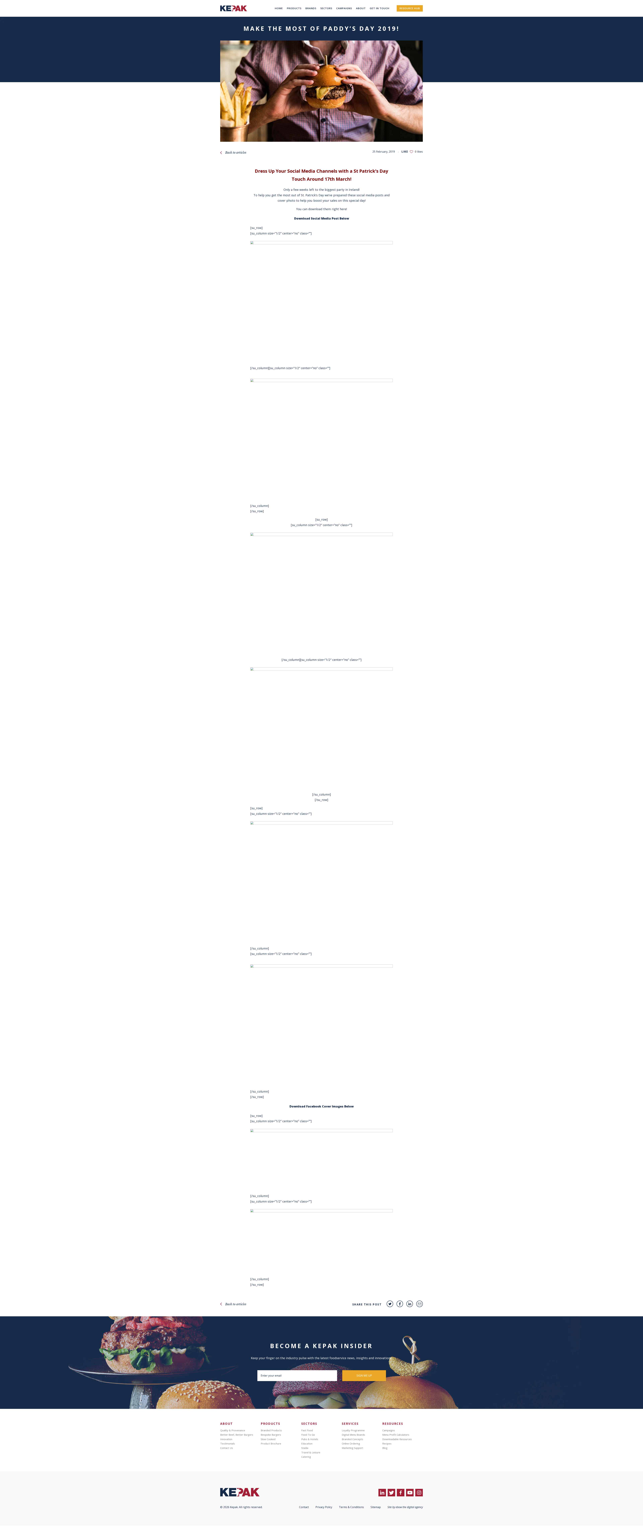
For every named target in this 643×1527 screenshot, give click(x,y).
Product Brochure (271, 1443)
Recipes (5, 55)
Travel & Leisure (310, 1452)
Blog (3, 49)
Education (306, 1443)
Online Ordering (10, 40)
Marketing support (12, 43)
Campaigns (344, 8)
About (361, 8)
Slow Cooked (268, 1439)
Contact (304, 1507)
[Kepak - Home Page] (245, 1492)
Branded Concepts (11, 37)
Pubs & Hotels (309, 1439)
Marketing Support (352, 1448)
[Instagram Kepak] (419, 1492)
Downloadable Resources (397, 1439)
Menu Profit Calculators (395, 1434)
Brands (310, 8)
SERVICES (350, 1423)
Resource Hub (410, 8)
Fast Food (307, 1430)
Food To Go (308, 1434)
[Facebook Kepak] (400, 1304)
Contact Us (226, 1448)
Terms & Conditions (351, 1507)
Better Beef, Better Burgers (236, 1434)
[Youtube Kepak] (410, 1492)
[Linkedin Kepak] (409, 1304)
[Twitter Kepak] (390, 1304)
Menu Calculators (11, 58)
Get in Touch (379, 8)
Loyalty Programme (12, 31)
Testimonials (227, 1443)
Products (294, 8)
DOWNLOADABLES (12, 61)
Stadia (304, 1448)
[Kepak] (233, 16)
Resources (6, 46)
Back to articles (235, 152)
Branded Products (271, 1430)
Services (5, 27)
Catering (306, 1456)
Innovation (226, 1439)
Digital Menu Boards (13, 34)
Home (279, 8)
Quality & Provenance (232, 1430)
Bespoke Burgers (271, 1434)
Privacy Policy (323, 1507)
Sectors (326, 8)
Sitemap (376, 1507)
